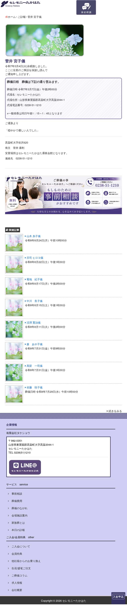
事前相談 (15, 493)
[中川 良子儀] (14, 301)
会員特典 (15, 554)
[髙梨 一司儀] (14, 366)
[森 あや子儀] (14, 344)
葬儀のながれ (18, 508)
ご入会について (19, 546)
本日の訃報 (17, 530)
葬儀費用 (15, 501)
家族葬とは (17, 522)
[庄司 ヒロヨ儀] (14, 258)
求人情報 (15, 583)
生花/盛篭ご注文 (20, 568)
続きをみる (115, 411)
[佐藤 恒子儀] (14, 387)
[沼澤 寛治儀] (14, 322)
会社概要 (15, 590)
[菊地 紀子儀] (14, 279)
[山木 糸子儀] (14, 236)
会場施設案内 (18, 515)
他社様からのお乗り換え (25, 561)
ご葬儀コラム (18, 575)
